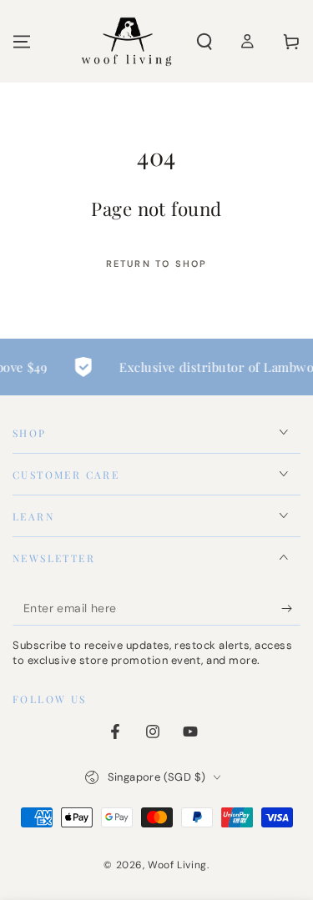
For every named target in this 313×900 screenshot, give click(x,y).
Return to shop (157, 263)
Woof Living (177, 865)
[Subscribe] (290, 609)
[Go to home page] (126, 42)
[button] (204, 42)
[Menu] (21, 42)
